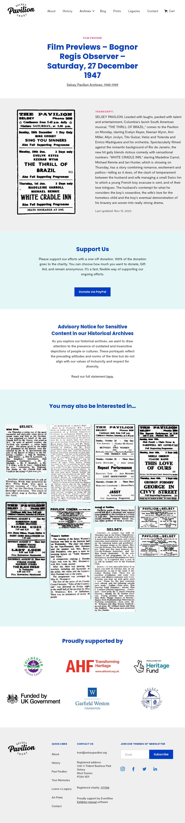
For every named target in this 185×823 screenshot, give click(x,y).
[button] (85, 11)
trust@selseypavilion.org (92, 752)
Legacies (134, 11)
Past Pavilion (59, 771)
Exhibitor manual (87, 802)
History (67, 11)
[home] (26, 11)
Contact (152, 11)
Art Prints (57, 797)
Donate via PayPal (92, 292)
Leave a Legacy (62, 788)
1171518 (105, 787)
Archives (85, 11)
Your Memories (61, 780)
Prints (117, 11)
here (109, 376)
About (51, 11)
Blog (103, 11)
